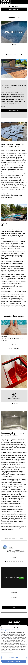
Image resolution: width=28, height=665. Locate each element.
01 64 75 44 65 (14, 6)
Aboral (3, 272)
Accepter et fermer (14, 661)
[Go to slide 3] (15, 44)
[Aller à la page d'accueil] (5, 2)
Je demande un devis (14, 9)
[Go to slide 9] (20, 561)
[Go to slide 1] (12, 44)
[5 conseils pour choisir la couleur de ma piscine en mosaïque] (14, 327)
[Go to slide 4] (18, 403)
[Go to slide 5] (13, 561)
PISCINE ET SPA (14, 31)
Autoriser (21, 577)
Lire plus (14, 557)
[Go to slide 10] (22, 561)
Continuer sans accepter (7, 652)
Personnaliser (14, 657)
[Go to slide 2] (14, 44)
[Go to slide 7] (16, 561)
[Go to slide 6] (15, 561)
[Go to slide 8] (18, 561)
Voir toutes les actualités (14, 348)
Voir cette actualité (4, 340)
